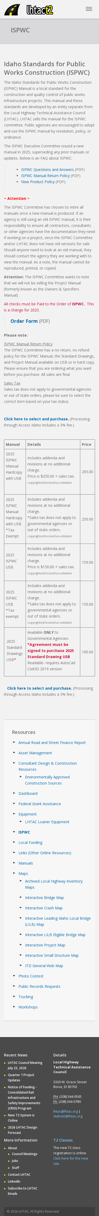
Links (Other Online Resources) (44, 852)
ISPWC (24, 832)
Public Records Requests (39, 986)
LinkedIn (14, 1181)
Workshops (28, 1007)
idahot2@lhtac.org (67, 1116)
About (12, 1148)
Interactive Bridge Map (44, 897)
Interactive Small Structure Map (52, 955)
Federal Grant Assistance (39, 803)
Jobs (15, 1160)
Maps (23, 873)
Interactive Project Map (45, 945)
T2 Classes (63, 1140)
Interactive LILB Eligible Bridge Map (55, 934)
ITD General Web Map (44, 965)
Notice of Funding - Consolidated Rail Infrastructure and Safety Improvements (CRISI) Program (24, 1098)
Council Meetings (24, 1154)
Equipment (27, 814)
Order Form (24, 321)
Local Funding (30, 842)
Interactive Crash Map (44, 907)
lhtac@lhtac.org (65, 1111)
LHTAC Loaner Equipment (47, 821)
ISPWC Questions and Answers (47, 169)
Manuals (25, 863)
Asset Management (35, 752)
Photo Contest (31, 976)
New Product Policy (38, 181)
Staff (15, 1167)
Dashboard (27, 793)
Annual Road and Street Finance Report (52, 742)
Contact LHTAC (19, 1174)
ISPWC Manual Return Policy (45, 175)
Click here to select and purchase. (36, 418)
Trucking (25, 996)
